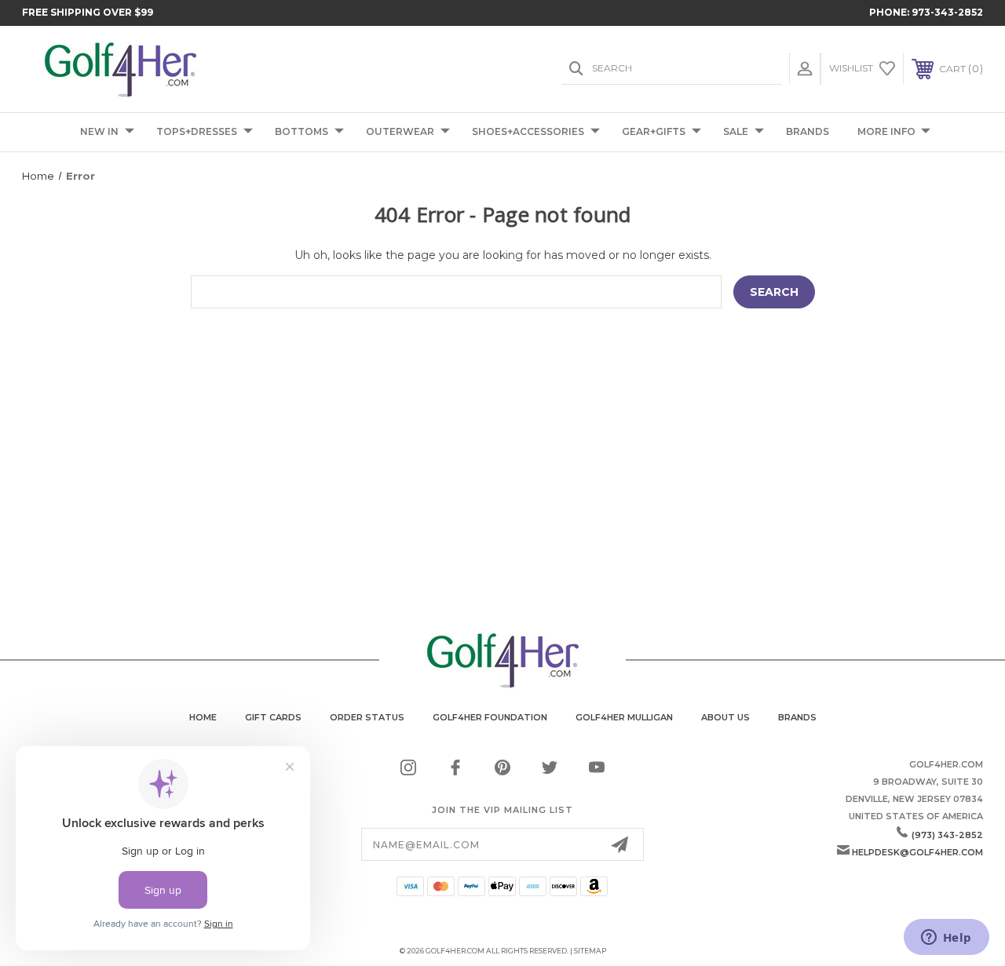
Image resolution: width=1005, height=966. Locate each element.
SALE (735, 131)
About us (725, 717)
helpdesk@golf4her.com (917, 852)
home (203, 717)
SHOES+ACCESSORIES (528, 131)
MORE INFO (886, 131)
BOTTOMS (301, 131)
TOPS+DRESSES (196, 131)
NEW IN (99, 131)
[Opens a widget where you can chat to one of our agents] (946, 938)
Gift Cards (273, 717)
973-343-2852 (947, 12)
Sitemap (590, 950)
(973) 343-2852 (947, 834)
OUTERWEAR (400, 131)
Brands (797, 717)
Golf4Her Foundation (490, 717)
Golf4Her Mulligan (624, 717)
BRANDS (807, 131)
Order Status (367, 717)
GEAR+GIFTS (653, 131)
